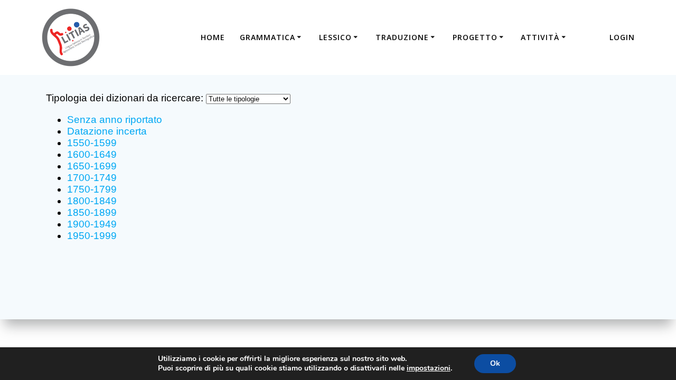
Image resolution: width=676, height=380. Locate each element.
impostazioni (428, 368)
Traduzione (402, 37)
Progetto (475, 37)
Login (622, 37)
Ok (495, 363)
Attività (540, 37)
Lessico (335, 37)
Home (213, 37)
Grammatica (267, 37)
